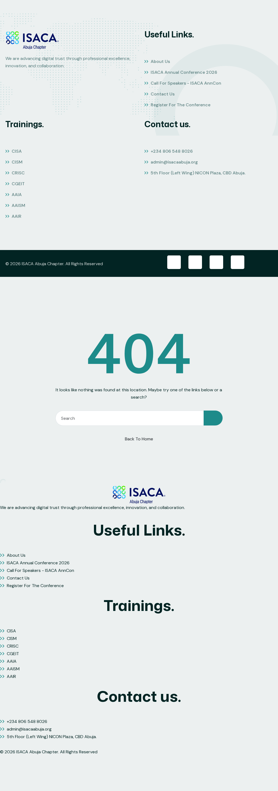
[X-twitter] (195, 262)
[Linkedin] (216, 262)
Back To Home (139, 439)
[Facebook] (174, 262)
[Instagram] (237, 262)
